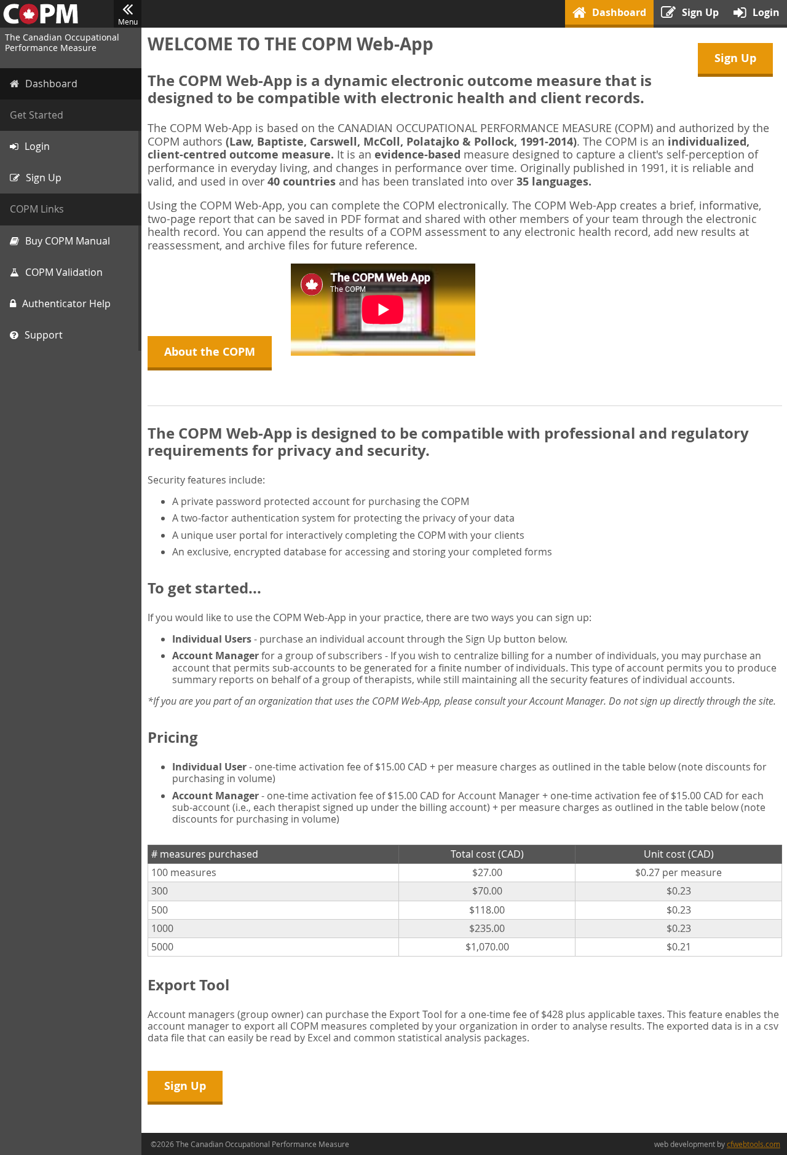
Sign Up (735, 58)
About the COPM (209, 351)
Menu (128, 21)
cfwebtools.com (753, 1144)
